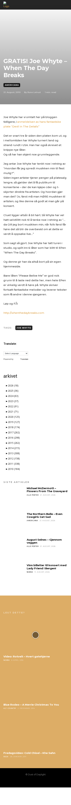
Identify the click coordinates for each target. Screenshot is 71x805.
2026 (13, 385)
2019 (14, 422)
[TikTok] (35, 782)
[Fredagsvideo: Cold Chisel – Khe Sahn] (35, 731)
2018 (14, 427)
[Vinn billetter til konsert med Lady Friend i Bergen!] (14, 574)
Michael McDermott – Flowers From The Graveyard (47, 490)
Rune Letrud (34, 92)
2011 (14, 463)
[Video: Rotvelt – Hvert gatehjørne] (35, 635)
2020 (14, 416)
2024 (13, 396)
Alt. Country (9, 708)
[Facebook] (24, 782)
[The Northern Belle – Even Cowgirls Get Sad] (14, 523)
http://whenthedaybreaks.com (23, 312)
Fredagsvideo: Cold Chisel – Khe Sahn (29, 753)
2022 (13, 406)
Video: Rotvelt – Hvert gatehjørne (26, 656)
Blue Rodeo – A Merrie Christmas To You (31, 704)
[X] (41, 782)
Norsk (30, 572)
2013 (14, 453)
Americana (12, 85)
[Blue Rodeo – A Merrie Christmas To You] (35, 683)
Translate (24, 359)
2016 (14, 437)
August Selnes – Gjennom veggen (44, 541)
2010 (14, 469)
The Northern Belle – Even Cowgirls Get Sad (44, 515)
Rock (5, 757)
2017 (14, 432)
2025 (13, 390)
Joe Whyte (24, 328)
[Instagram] (30, 782)
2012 (14, 458)
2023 (13, 401)
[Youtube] (47, 782)
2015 (14, 442)
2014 (14, 448)
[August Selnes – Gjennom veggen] (14, 549)
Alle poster (33, 495)
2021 (13, 411)
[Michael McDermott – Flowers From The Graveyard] (14, 497)
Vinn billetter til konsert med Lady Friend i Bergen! (47, 567)
